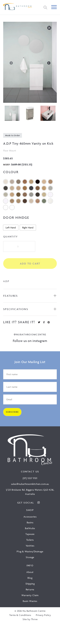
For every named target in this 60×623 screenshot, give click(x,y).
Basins (30, 522)
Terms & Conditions (20, 615)
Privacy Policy (43, 615)
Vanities (30, 545)
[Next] (48, 63)
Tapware (29, 534)
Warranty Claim (29, 595)
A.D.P (6, 281)
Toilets (30, 539)
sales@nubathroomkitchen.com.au (30, 484)
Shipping (30, 583)
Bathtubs (30, 528)
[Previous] (11, 63)
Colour (10, 172)
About (30, 572)
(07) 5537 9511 (30, 478)
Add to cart (30, 263)
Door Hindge (16, 218)
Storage (30, 557)
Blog (30, 577)
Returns (30, 589)
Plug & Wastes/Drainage (30, 551)
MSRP (6, 164)
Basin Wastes (30, 601)
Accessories (30, 516)
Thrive (34, 619)
